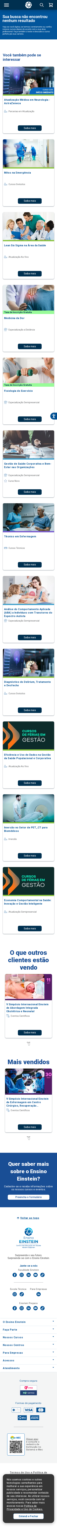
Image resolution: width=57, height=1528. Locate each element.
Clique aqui (32, 1439)
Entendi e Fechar (28, 1516)
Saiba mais (30, 128)
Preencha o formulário (28, 1197)
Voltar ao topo (29, 1218)
